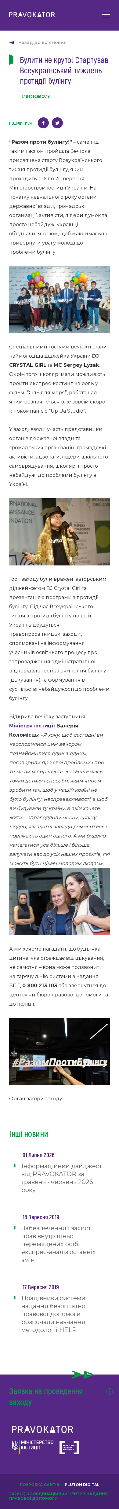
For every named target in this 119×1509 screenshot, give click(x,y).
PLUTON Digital (82, 1484)
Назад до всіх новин (42, 42)
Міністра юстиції (32, 726)
